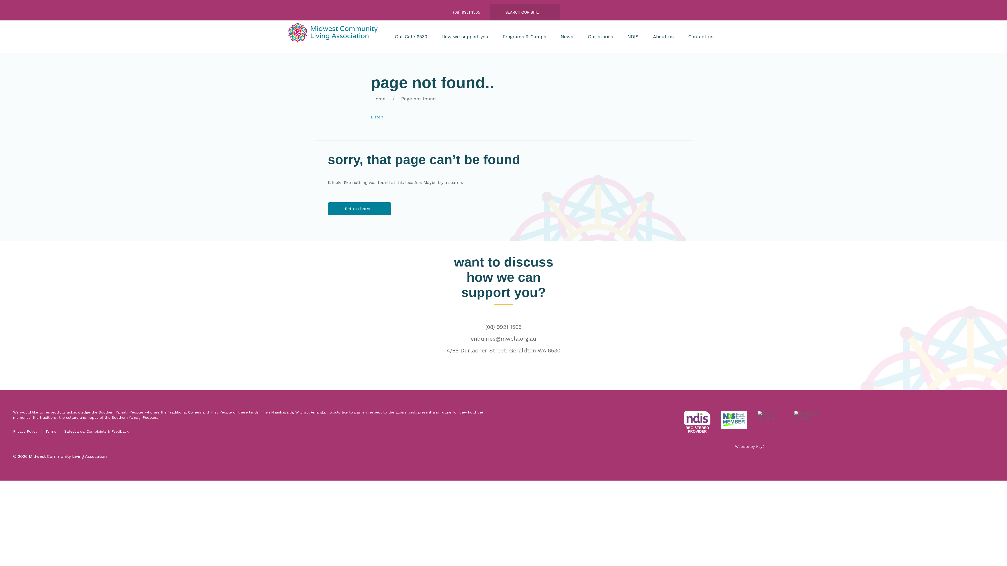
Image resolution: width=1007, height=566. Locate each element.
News (567, 36)
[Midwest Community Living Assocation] (334, 36)
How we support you (465, 36)
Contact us (701, 36)
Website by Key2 (749, 446)
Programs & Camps (524, 36)
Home (378, 98)
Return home (358, 208)
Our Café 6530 (411, 36)
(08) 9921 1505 (503, 327)
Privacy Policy (25, 431)
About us (663, 36)
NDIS (633, 36)
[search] (529, 12)
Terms (50, 431)
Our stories (600, 36)
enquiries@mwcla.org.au (503, 338)
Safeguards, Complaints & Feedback (96, 431)
